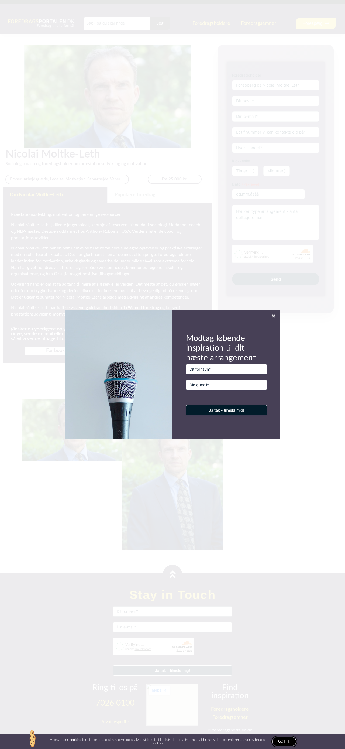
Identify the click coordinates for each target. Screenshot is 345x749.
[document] (172, 374)
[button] (273, 316)
